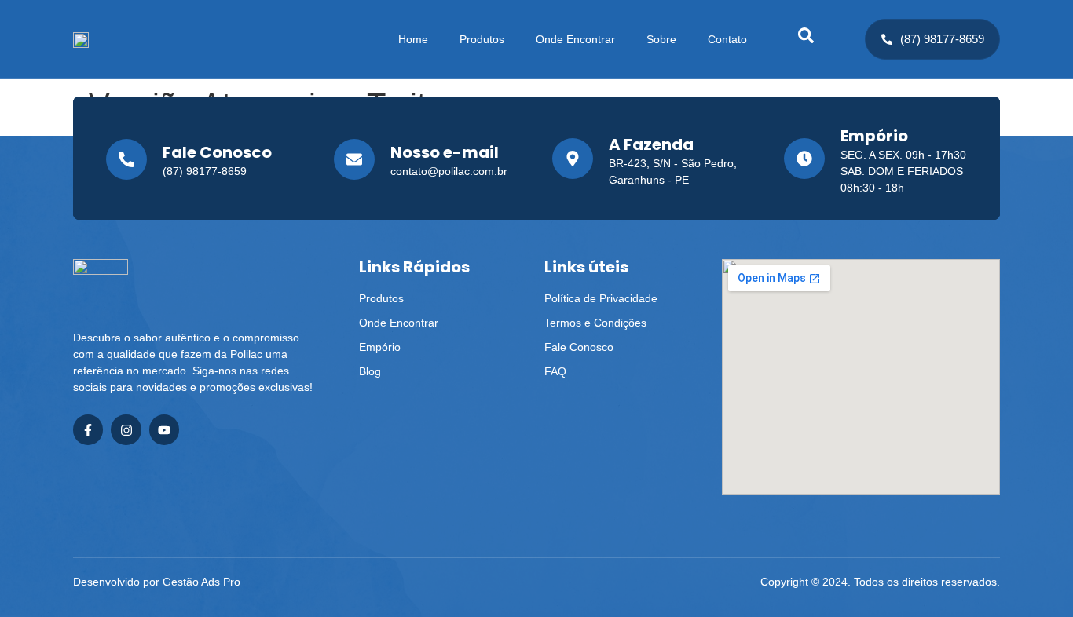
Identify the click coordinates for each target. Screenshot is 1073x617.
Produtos (482, 39)
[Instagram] (126, 429)
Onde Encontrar (575, 39)
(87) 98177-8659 (942, 39)
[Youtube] (164, 429)
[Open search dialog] (806, 39)
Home (413, 39)
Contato (727, 39)
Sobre (661, 39)
